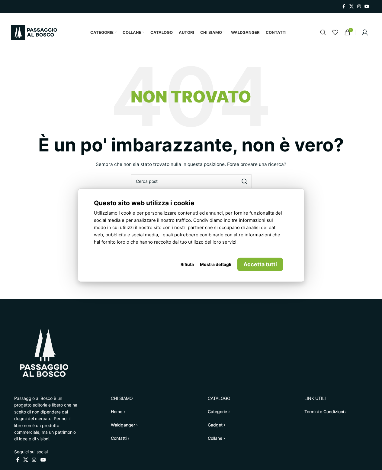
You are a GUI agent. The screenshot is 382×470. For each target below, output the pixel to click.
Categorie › (219, 411)
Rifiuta (187, 264)
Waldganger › (124, 424)
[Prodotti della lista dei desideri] (335, 32)
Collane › (216, 438)
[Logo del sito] (34, 31)
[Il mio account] (364, 32)
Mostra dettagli (215, 264)
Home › (118, 411)
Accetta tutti (260, 264)
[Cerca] (323, 32)
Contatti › (120, 438)
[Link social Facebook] (344, 6)
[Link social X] (351, 6)
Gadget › (216, 424)
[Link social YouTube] (367, 6)
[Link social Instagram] (359, 6)
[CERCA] (245, 181)
